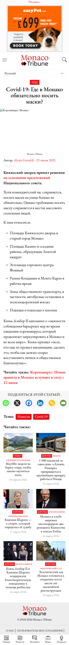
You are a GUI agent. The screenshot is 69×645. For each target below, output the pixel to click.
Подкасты (61, 641)
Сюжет (18, 456)
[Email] (63, 403)
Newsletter (35, 641)
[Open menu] (4, 57)
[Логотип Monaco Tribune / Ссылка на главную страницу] (34, 59)
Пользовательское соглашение (40, 630)
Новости (23, 416)
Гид (35, 82)
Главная (6, 641)
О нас (10, 630)
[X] (17, 403)
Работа (57, 456)
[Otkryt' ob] (34, 28)
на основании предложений (26, 177)
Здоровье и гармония (18, 460)
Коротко (46, 456)
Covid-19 (41, 416)
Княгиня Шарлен (18, 516)
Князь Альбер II (24, 564)
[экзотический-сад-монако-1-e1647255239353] (51, 551)
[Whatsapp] (6, 403)
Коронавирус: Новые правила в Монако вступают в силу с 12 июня (34, 377)
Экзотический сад (51, 568)
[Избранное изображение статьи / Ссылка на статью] (18, 442)
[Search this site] (64, 60)
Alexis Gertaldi (24, 160)
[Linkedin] (40, 403)
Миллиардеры (57, 512)
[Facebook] (29, 403)
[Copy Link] (52, 403)
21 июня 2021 (46, 160)
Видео (48, 641)
